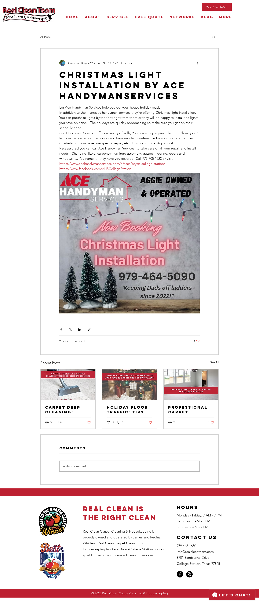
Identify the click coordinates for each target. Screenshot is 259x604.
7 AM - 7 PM (212, 515)
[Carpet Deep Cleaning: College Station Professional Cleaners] (68, 384)
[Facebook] (180, 574)
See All (214, 362)
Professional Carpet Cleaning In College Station (188, 409)
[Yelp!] (189, 574)
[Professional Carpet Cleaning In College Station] (191, 384)
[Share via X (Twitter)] (70, 329)
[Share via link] (89, 329)
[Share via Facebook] (61, 329)
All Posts (45, 36)
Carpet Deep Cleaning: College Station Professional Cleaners (65, 409)
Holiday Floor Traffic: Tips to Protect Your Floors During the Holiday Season (129, 409)
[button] (214, 36)
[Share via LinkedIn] (80, 329)
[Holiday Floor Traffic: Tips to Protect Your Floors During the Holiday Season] (129, 384)
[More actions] (197, 63)
